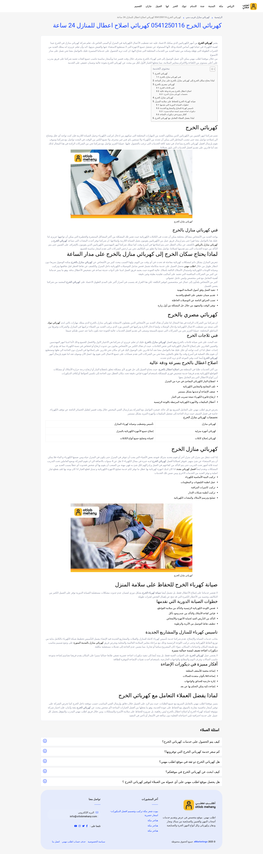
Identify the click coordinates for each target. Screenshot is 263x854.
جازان (149, 6)
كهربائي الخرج (161, 73)
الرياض (230, 6)
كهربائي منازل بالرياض (206, 244)
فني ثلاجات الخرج (167, 88)
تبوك (184, 6)
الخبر (175, 6)
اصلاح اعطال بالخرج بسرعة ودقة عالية (175, 91)
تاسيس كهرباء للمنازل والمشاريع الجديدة (176, 108)
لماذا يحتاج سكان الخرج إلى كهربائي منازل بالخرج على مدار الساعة (184, 80)
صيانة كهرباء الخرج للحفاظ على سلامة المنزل (175, 101)
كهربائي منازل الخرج (164, 97)
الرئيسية (218, 17)
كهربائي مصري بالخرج (165, 84)
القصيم (138, 6)
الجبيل (159, 6)
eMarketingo (201, 841)
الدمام (193, 6)
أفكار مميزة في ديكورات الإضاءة (173, 114)
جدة (202, 6)
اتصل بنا (56, 841)
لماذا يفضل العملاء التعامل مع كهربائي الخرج (174, 118)
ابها (167, 6)
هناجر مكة (153, 820)
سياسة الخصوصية (96, 841)
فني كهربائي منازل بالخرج (170, 77)
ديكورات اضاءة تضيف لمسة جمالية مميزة (179, 111)
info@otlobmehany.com (83, 816)
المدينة (211, 6)
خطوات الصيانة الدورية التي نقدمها (174, 105)
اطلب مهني (190, 266)
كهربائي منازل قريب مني (198, 17)
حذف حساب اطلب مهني (74, 841)
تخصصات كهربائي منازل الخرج (175, 94)
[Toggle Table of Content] (211, 69)
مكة (221, 6)
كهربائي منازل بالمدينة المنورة (88, 642)
